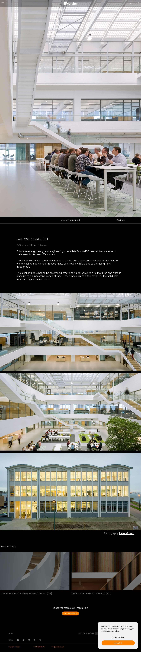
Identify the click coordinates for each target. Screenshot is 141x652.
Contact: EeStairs (14, 647)
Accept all (118, 643)
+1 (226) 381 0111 (39, 647)
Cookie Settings (118, 637)
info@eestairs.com (58, 647)
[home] (70, 3)
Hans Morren (126, 533)
